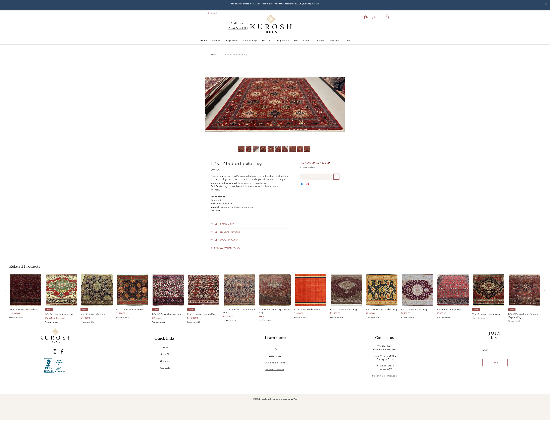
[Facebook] (62, 351)
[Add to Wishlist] (336, 177)
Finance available (308, 167)
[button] (387, 16)
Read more (215, 210)
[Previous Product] (5, 290)
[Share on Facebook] (302, 184)
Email (485, 350)
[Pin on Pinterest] (307, 184)
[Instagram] (55, 351)
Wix (295, 399)
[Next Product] (545, 290)
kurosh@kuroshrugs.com (384, 375)
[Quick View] (25, 290)
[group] (275, 298)
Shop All (164, 354)
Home (214, 54)
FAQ (275, 349)
